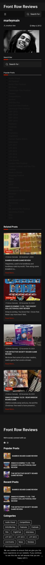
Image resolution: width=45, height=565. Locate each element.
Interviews (13, 142)
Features (13, 124)
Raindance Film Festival (19, 190)
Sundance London (17, 200)
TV (10, 206)
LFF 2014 (13, 154)
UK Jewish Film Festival (19, 209)
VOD (10, 218)
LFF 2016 (13, 157)
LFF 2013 (13, 151)
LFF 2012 (13, 148)
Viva (10, 215)
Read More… (10, 273)
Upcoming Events (16, 212)
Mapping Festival (16, 175)
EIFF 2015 (13, 121)
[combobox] (33, 14)
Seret (11, 197)
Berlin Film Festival (17, 84)
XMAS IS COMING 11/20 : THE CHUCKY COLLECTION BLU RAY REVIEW (20, 307)
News (11, 181)
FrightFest (13, 136)
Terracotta (13, 203)
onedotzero (14, 187)
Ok (23, 561)
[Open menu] (5, 14)
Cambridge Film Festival (19, 90)
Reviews (12, 194)
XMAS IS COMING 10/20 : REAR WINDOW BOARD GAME (21, 398)
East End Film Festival (18, 105)
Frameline (13, 133)
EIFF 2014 (13, 118)
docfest (12, 99)
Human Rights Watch (18, 139)
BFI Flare (13, 87)
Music (11, 178)
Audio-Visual (14, 78)
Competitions (14, 96)
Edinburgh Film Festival (19, 108)
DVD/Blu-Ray (14, 102)
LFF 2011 (13, 145)
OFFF (11, 184)
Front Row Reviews (21, 6)
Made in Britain (15, 172)
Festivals (13, 127)
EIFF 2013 (13, 115)
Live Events (14, 160)
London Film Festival (18, 163)
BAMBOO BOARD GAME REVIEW (18, 260)
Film (10, 130)
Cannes (12, 93)
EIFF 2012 (13, 111)
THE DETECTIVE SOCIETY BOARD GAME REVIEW (21, 353)
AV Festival (14, 81)
